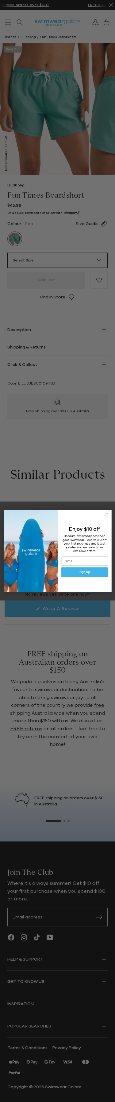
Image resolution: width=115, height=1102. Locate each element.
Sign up (84, 572)
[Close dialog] (107, 514)
